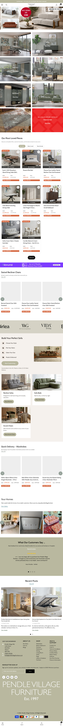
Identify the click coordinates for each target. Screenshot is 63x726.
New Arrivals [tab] (40, 146)
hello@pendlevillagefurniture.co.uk (13, 655)
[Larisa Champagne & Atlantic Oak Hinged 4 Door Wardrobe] (31, 194)
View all (31, 257)
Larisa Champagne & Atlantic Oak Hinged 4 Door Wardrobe (31, 207)
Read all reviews (31, 549)
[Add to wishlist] (18, 152)
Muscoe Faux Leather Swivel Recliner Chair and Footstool (52, 171)
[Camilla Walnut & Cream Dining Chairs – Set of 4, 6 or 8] (31, 230)
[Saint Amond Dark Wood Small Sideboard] (52, 194)
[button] (2, 299)
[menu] (2, 5)
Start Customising (10, 363)
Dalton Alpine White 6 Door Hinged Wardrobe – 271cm (9, 479)
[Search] (6, 5)
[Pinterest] (11, 677)
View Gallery (4, 506)
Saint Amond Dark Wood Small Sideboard (51, 207)
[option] (31, 18)
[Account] (56, 5)
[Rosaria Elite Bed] (31, 159)
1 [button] (28, 27)
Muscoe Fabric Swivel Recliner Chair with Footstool (51, 304)
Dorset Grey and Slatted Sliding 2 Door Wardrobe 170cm (51, 479)
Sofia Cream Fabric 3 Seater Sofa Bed (11, 242)
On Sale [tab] (22, 146)
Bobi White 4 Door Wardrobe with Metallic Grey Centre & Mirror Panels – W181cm (30, 479)
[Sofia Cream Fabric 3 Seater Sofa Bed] (11, 230)
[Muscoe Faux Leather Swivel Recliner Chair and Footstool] (52, 159)
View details (4, 630)
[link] (15, 326)
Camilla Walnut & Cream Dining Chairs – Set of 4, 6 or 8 (31, 242)
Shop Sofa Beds (40, 399)
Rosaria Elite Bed (28, 170)
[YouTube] (16, 677)
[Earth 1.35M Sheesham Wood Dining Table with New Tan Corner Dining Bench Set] (11, 159)
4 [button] (34, 571)
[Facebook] (3, 677)
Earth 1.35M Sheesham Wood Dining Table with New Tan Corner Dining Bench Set (10, 171)
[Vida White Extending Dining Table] (11, 194)
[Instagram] (7, 677)
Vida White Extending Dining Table (9, 207)
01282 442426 (8, 653)
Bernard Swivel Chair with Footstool (9, 304)
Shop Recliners (9, 401)
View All (3, 277)
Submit (30, 671)
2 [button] (31, 27)
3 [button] (35, 27)
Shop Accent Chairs (10, 434)
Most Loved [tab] (30, 146)
